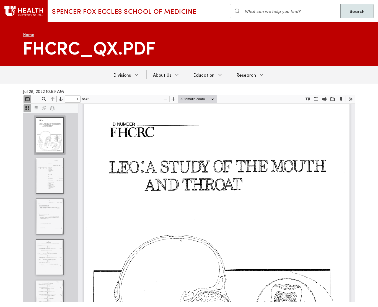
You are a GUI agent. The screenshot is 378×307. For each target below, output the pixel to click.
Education (203, 75)
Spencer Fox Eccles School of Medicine (124, 11)
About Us (162, 75)
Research (246, 75)
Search (356, 11)
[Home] (24, 11)
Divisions (122, 75)
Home (28, 34)
